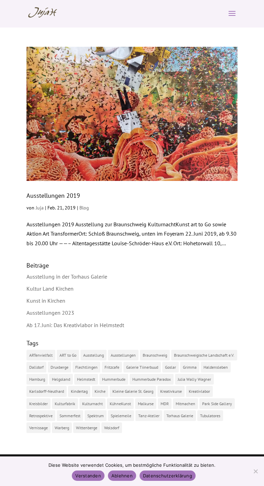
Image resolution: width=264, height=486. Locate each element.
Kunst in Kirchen (45, 300)
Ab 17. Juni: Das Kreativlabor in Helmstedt (75, 325)
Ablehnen (122, 475)
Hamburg (37, 379)
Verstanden (88, 475)
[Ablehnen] (255, 471)
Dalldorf (36, 367)
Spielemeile (121, 415)
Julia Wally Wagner (194, 379)
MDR (165, 403)
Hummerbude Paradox (151, 379)
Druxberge (59, 367)
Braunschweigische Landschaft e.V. (204, 355)
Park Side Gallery (217, 403)
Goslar (170, 367)
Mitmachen (185, 403)
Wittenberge (86, 427)
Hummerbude (113, 379)
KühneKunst (120, 403)
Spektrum (95, 415)
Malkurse (146, 403)
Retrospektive (41, 415)
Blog (84, 208)
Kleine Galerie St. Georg (132, 391)
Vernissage (38, 427)
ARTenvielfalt (41, 355)
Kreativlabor (199, 391)
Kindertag (79, 391)
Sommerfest (69, 415)
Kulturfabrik (65, 403)
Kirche (100, 391)
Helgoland (61, 379)
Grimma (190, 367)
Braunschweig (155, 355)
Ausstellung (93, 355)
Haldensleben (216, 367)
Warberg (62, 427)
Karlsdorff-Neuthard (46, 391)
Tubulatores (210, 415)
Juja (40, 208)
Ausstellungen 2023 (50, 312)
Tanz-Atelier (149, 415)
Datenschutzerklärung (167, 475)
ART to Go (67, 355)
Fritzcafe (111, 367)
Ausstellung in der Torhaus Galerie (66, 276)
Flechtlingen (86, 367)
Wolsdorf (111, 427)
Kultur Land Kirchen (50, 288)
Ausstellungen (123, 355)
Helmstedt (86, 379)
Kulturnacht (92, 403)
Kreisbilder (38, 403)
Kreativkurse (171, 391)
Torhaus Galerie (179, 415)
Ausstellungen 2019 (53, 195)
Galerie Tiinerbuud (142, 367)
